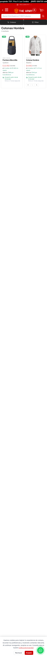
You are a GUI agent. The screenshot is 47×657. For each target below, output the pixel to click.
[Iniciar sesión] (34, 10)
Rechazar (18, 653)
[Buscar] (43, 16)
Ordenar (13, 22)
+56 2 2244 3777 (24, 4)
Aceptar (29, 653)
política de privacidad (26, 648)
